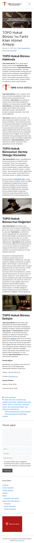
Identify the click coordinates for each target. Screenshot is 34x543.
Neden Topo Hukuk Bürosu (10, 501)
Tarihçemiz (7, 503)
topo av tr (11, 404)
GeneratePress (20, 540)
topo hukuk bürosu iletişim (16, 407)
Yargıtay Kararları (7, 490)
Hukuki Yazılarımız (10, 397)
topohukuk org (14, 409)
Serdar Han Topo (10, 399)
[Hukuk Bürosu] (12, 531)
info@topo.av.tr (13, 376)
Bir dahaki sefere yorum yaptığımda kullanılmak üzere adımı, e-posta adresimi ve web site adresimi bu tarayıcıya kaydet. (17, 463)
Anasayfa (5, 485)
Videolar (5, 493)
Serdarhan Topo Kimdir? (11, 498)
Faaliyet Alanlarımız (10, 509)
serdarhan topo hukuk (9, 402)
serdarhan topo (21, 399)
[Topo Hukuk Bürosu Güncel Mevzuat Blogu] (11, 4)
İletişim (4, 495)
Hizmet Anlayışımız (10, 506)
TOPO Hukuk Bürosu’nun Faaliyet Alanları (18, 411)
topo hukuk (17, 404)
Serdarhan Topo (19, 179)
